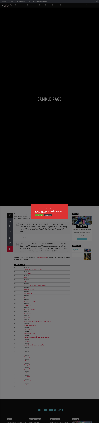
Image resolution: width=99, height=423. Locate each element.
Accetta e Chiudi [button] (39, 215)
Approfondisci (48, 215)
